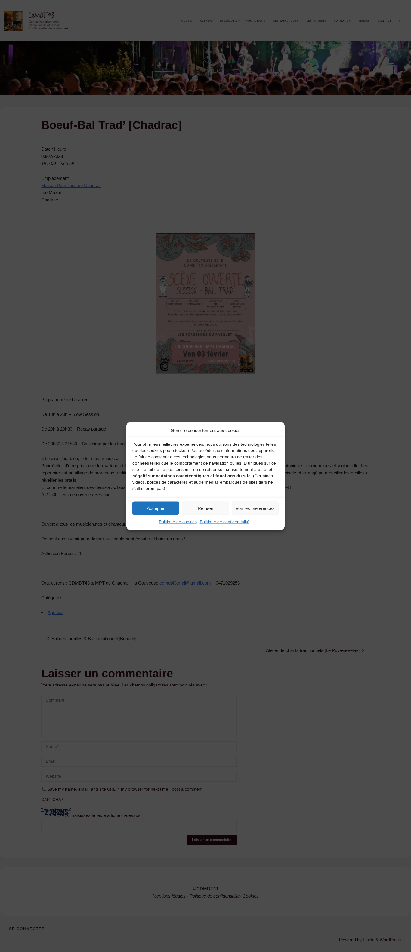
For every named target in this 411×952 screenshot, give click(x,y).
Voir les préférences (255, 508)
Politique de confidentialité (224, 521)
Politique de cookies (178, 521)
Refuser (205, 508)
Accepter (156, 508)
